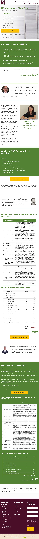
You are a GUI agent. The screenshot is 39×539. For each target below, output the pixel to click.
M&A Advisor (5, 506)
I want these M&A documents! (10, 31)
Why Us (16, 504)
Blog (16, 509)
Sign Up (30, 529)
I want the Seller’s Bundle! (19, 392)
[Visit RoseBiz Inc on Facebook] (17, 515)
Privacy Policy (15, 537)
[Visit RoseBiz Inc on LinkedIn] (15, 515)
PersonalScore (5, 521)
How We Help (18, 508)
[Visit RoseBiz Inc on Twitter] (19, 515)
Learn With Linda (5, 514)
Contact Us (17, 506)
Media (16, 511)
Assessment (4, 516)
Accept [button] (24, 537)
